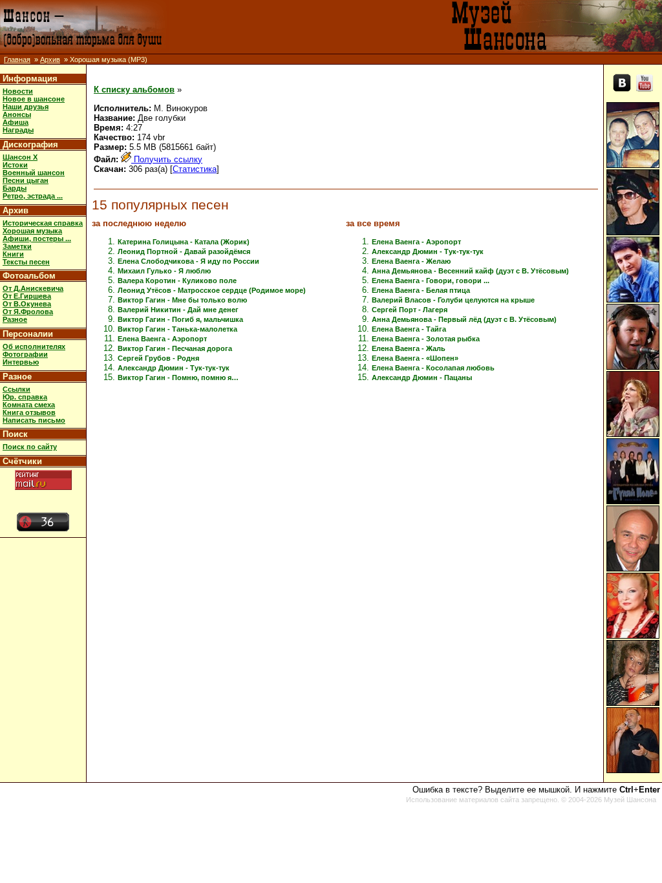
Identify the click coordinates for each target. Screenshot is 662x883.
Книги (13, 254)
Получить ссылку (166, 159)
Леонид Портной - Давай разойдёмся (184, 251)
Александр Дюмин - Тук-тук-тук (174, 368)
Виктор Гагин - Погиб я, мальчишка (180, 319)
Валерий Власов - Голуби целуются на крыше (453, 300)
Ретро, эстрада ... (33, 196)
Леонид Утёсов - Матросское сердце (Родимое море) (212, 290)
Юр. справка (25, 397)
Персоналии (28, 334)
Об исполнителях (34, 346)
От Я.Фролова (28, 311)
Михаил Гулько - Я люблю (164, 271)
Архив (50, 59)
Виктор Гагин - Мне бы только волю (182, 300)
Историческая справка (43, 223)
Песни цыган (25, 180)
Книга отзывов (29, 412)
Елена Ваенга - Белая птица (421, 290)
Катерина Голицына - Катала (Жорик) (184, 242)
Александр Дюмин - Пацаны (422, 377)
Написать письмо (34, 420)
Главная (17, 59)
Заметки (17, 246)
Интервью (21, 362)
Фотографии (25, 354)
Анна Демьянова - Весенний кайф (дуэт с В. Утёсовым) (470, 271)
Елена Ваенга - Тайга (409, 329)
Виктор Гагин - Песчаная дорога (175, 348)
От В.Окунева (27, 304)
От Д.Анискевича (33, 288)
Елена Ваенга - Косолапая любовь (433, 368)
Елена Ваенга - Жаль (408, 348)
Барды (15, 188)
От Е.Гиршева (27, 296)
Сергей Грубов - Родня (158, 358)
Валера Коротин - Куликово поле (177, 280)
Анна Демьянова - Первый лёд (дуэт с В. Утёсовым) (464, 319)
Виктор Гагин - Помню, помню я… (178, 377)
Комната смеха (29, 405)
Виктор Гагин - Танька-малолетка (177, 329)
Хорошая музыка (32, 231)
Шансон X (20, 157)
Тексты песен (26, 262)
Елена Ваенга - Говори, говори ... (430, 280)
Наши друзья (25, 107)
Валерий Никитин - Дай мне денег (178, 310)
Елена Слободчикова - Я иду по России (188, 261)
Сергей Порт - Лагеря (409, 310)
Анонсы (17, 114)
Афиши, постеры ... (37, 238)
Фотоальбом (29, 276)
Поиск (15, 434)
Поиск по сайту (30, 447)
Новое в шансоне (34, 99)
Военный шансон (34, 172)
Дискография (30, 144)
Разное (15, 319)
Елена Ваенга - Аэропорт (162, 339)
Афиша (15, 122)
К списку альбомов (134, 89)
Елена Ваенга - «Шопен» (415, 358)
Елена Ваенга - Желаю (411, 261)
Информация (30, 78)
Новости (18, 91)
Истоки (15, 165)
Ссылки (16, 389)
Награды (18, 130)
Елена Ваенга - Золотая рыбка (426, 339)
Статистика (195, 169)
